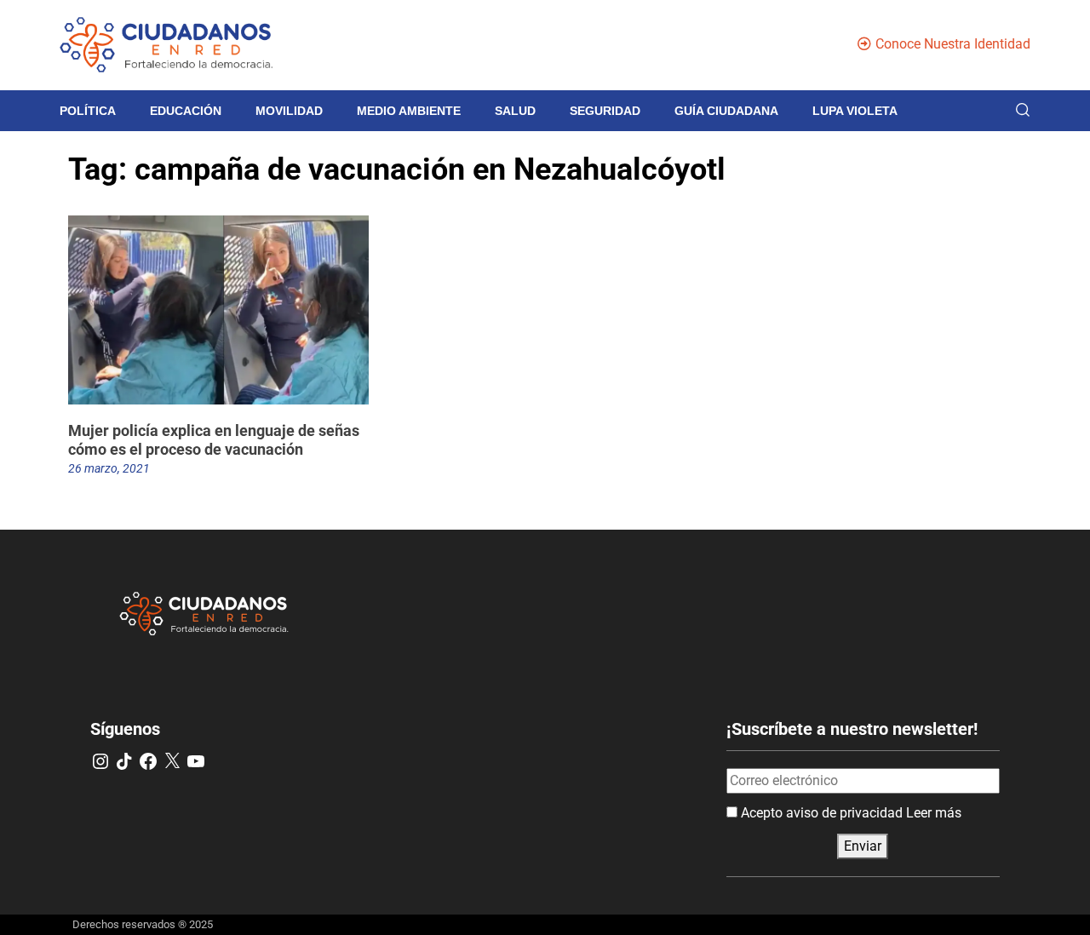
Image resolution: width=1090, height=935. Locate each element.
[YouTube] (196, 761)
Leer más (933, 813)
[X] (172, 761)
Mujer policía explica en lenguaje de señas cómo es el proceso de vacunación (213, 440)
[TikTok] (124, 761)
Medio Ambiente (409, 111)
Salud (515, 111)
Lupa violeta (855, 111)
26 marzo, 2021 (109, 468)
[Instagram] (100, 761)
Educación (185, 111)
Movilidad (289, 111)
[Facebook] (148, 761)
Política (88, 111)
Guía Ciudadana (726, 111)
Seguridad (605, 111)
